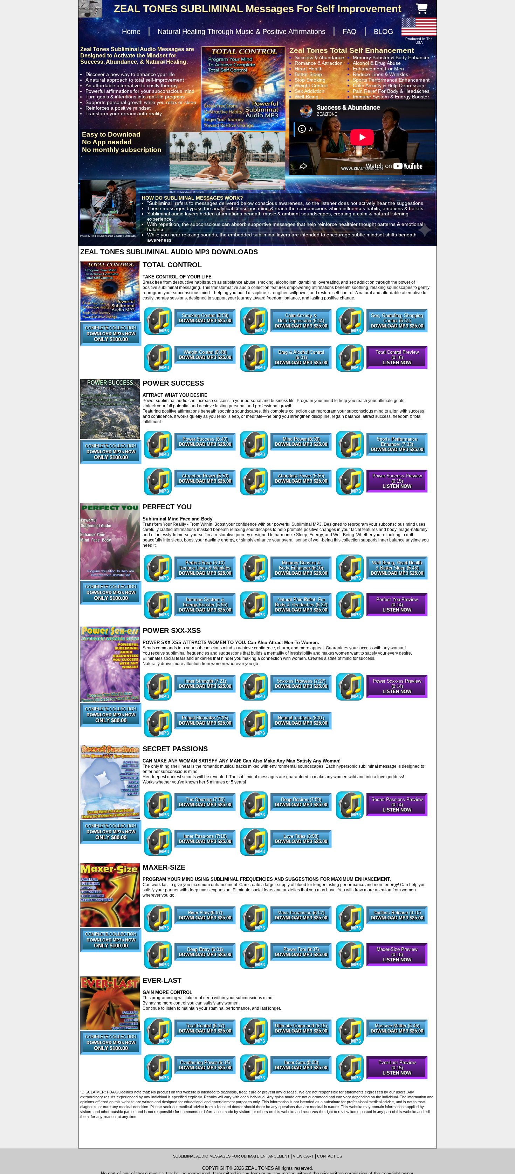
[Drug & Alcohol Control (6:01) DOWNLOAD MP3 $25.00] (300, 372)
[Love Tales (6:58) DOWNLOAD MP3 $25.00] (300, 856)
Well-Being (306, 96)
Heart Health (309, 68)
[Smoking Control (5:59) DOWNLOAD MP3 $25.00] (204, 335)
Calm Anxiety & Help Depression (388, 85)
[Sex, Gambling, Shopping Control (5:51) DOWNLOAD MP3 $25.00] (396, 335)
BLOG (383, 31)
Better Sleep (308, 74)
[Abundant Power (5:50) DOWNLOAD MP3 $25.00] (300, 495)
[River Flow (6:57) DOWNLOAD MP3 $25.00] (204, 932)
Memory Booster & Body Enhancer (391, 57)
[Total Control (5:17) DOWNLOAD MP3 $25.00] (204, 1045)
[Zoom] (110, 291)
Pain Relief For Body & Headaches (391, 91)
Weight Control (311, 85)
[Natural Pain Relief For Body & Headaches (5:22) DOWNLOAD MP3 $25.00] (300, 619)
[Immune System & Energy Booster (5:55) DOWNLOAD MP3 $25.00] (204, 619)
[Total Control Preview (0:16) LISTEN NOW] (396, 372)
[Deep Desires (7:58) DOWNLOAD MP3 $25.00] (300, 819)
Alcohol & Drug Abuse (377, 63)
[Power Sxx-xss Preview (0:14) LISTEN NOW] (396, 700)
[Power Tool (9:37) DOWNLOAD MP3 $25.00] (300, 969)
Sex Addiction (309, 91)
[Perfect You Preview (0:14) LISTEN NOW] (396, 619)
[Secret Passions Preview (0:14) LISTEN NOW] (396, 819)
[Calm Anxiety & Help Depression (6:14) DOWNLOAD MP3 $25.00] (300, 335)
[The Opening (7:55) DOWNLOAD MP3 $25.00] (204, 819)
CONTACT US (329, 1156)
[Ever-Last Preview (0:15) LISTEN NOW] (396, 1082)
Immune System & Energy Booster (391, 96)
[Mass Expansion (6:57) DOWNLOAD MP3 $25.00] (300, 932)
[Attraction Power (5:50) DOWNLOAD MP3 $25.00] (204, 495)
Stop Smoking (310, 80)
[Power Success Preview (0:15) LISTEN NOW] (396, 495)
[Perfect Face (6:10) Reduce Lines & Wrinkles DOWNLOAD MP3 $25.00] (204, 582)
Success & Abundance (319, 57)
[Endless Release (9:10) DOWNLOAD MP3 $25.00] (396, 932)
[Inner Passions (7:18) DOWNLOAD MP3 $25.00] (204, 856)
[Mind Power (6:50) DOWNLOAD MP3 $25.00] (300, 458)
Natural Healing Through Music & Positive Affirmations (241, 31)
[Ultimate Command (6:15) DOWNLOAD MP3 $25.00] (300, 1045)
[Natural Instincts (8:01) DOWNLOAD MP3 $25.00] (300, 737)
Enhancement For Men (378, 68)
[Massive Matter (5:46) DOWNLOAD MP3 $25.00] (396, 1045)
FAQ (350, 31)
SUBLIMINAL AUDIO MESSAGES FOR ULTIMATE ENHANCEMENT (231, 1156)
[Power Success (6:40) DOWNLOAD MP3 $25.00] (204, 458)
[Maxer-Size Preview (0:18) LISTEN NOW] (396, 969)
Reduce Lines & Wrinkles (380, 74)
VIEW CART (303, 1156)
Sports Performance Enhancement (391, 80)
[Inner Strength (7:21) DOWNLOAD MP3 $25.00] (204, 700)
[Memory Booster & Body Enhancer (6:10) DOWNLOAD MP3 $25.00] (300, 582)
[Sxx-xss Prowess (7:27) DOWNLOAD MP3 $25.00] (300, 700)
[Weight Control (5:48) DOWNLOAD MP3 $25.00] (204, 372)
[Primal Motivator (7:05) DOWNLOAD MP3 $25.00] (204, 737)
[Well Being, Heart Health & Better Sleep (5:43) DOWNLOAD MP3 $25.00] (396, 582)
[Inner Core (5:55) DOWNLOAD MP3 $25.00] (300, 1082)
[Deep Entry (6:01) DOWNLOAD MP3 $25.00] (204, 969)
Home (131, 31)
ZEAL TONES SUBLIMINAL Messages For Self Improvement (257, 8)
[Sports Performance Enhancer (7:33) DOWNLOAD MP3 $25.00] (396, 458)
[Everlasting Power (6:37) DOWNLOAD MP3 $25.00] (204, 1082)
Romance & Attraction (319, 63)
